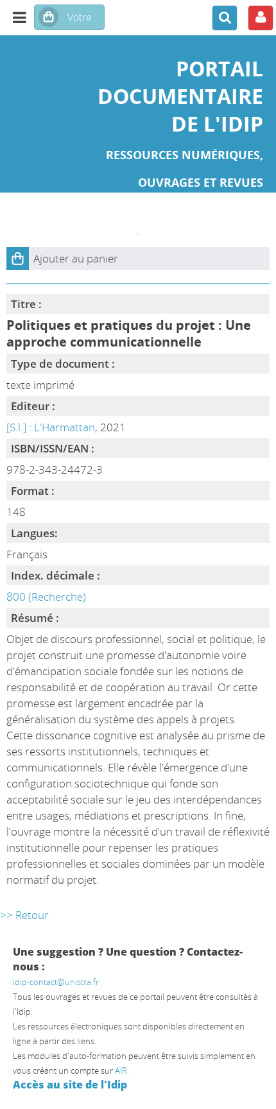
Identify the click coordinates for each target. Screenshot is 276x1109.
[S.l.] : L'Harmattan (50, 427)
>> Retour (24, 914)
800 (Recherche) (46, 596)
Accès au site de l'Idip (70, 1085)
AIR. (122, 1070)
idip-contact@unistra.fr (56, 982)
